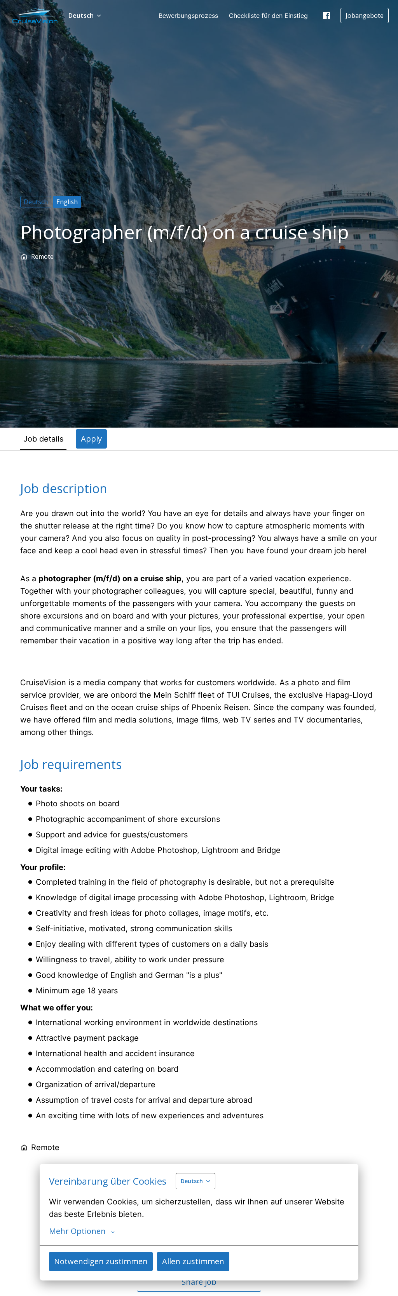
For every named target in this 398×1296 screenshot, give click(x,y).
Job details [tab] (43, 439)
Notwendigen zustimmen (101, 1261)
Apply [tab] (91, 438)
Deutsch (36, 202)
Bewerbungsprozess (188, 15)
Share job (199, 1282)
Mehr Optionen (77, 1231)
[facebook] (326, 15)
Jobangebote (365, 15)
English (67, 202)
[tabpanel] (199, 886)
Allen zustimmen (193, 1261)
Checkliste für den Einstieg (268, 15)
